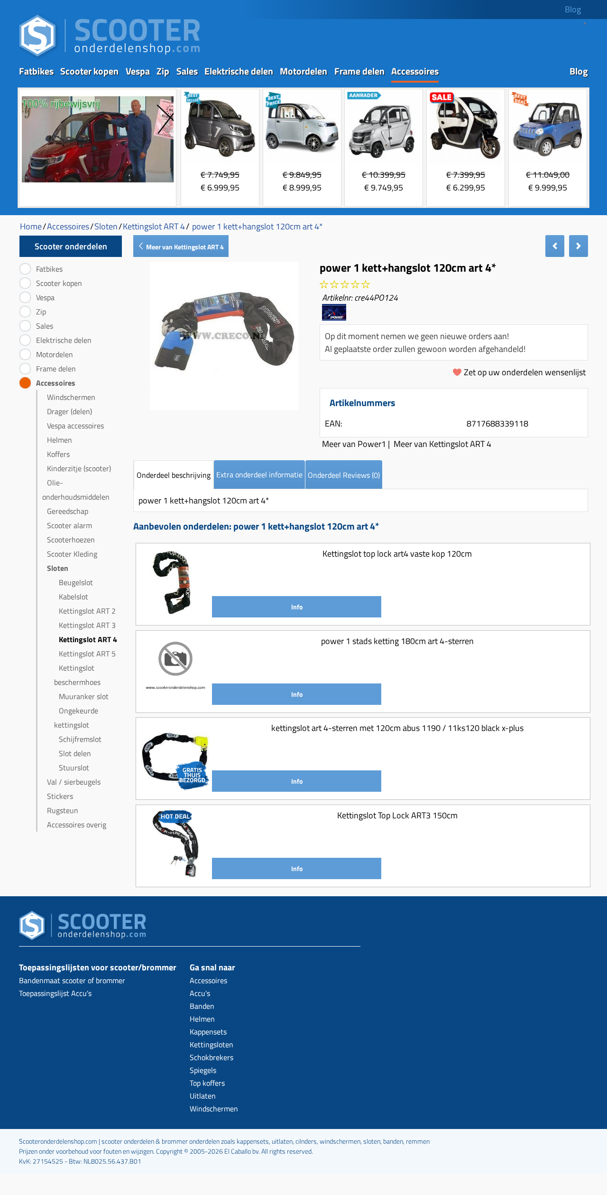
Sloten (57, 568)
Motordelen (303, 71)
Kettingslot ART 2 (87, 610)
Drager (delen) (69, 411)
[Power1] (334, 317)
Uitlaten (203, 1095)
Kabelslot (73, 596)
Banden (202, 1006)
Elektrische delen (238, 71)
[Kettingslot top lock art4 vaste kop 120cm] (175, 613)
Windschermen (71, 397)
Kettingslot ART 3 (87, 625)
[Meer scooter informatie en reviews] (345, 284)
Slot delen (75, 753)
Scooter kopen (89, 71)
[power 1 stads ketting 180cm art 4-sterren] (175, 701)
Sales (187, 71)
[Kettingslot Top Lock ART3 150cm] (175, 875)
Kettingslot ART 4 (88, 639)
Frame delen (359, 71)
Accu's (200, 993)
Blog (573, 9)
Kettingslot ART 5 (87, 653)
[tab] (173, 474)
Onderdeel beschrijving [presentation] (174, 475)
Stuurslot (74, 767)
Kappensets (208, 1031)
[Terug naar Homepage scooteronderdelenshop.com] (109, 57)
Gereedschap (67, 511)
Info (297, 607)
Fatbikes (36, 71)
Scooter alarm (69, 525)
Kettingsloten (211, 1044)
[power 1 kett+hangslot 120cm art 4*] (224, 407)
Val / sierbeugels (74, 781)
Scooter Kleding (72, 554)
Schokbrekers (211, 1057)
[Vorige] (554, 246)
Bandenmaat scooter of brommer (72, 980)
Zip (162, 71)
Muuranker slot (84, 696)
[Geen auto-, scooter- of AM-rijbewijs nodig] (98, 183)
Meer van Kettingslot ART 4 (184, 247)
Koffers (58, 454)
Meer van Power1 (354, 443)
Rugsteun (62, 810)
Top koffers (207, 1083)
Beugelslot (76, 582)
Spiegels (203, 1070)
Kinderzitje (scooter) (79, 468)
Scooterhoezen (71, 539)
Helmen (59, 440)
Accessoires (415, 71)
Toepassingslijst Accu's (55, 993)
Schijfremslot (80, 739)
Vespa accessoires (75, 425)
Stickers (60, 796)
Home (31, 226)
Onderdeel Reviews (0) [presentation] (344, 475)
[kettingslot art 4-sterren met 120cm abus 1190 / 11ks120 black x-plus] (175, 788)
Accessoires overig (76, 824)
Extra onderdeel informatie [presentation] (259, 474)
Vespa (138, 71)
